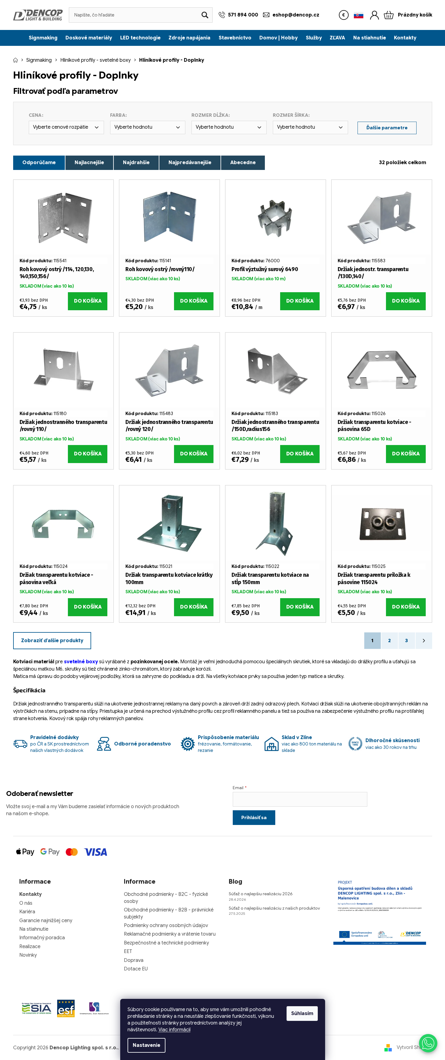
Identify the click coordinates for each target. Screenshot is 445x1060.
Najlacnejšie (89, 163)
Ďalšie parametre (387, 128)
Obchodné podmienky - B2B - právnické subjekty (168, 913)
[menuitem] (43, 38)
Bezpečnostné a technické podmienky (166, 943)
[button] (428, 1043)
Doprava (133, 960)
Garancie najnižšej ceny (45, 921)
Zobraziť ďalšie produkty (52, 641)
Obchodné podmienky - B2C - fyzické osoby (166, 897)
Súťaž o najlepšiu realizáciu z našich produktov (274, 908)
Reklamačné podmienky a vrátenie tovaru (170, 934)
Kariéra (27, 912)
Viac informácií (174, 1030)
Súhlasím (302, 1013)
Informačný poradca (42, 938)
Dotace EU (136, 969)
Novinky (28, 955)
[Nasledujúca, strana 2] (424, 640)
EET (128, 951)
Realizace (29, 947)
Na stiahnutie (33, 929)
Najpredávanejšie (190, 163)
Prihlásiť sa (254, 817)
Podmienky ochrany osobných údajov (166, 925)
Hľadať (205, 15)
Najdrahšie (136, 163)
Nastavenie (146, 1045)
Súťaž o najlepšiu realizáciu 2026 (261, 893)
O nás (25, 903)
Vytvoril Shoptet (414, 1047)
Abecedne (243, 163)
